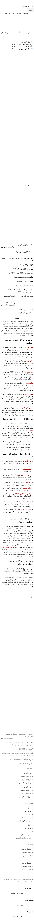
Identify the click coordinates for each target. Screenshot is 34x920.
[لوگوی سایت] (17, 32)
